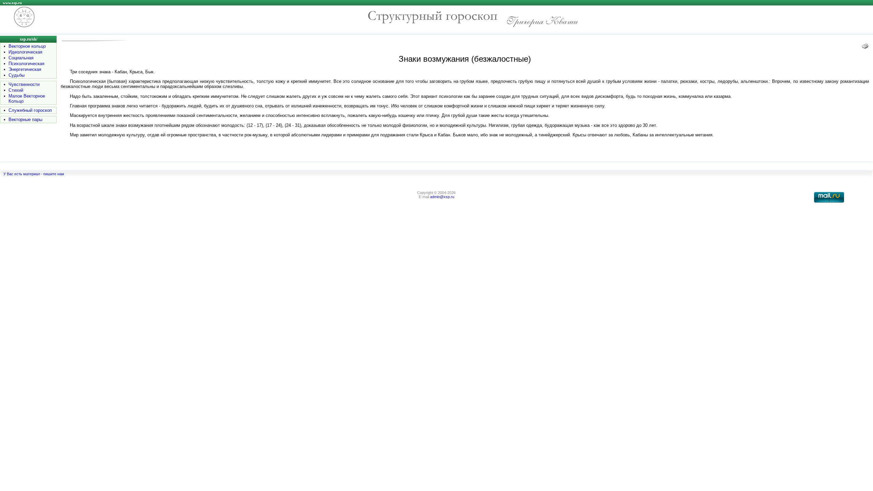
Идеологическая (25, 52)
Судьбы (17, 75)
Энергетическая (25, 69)
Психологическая (26, 63)
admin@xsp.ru (442, 197)
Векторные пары (25, 119)
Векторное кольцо (27, 46)
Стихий (16, 90)
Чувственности (24, 84)
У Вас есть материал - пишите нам (33, 174)
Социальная (21, 57)
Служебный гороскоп (30, 110)
